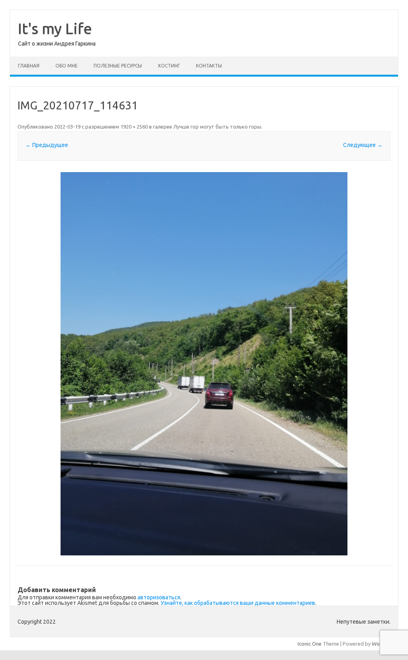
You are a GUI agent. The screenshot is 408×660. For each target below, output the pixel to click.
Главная (28, 65)
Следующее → (362, 145)
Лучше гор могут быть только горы (217, 126)
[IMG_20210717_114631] (204, 363)
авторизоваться (158, 597)
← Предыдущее (47, 145)
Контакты (209, 65)
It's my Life (55, 28)
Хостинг (169, 65)
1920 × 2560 (134, 126)
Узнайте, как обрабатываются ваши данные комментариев (238, 603)
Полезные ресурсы (118, 65)
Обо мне (66, 65)
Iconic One (310, 643)
